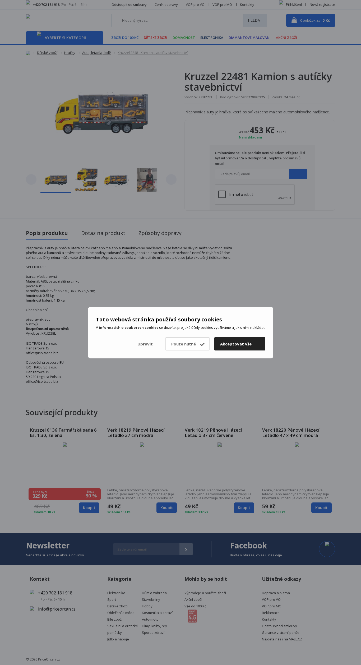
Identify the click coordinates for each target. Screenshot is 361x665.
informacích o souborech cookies (128, 327)
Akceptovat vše (236, 344)
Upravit (145, 344)
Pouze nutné (183, 344)
